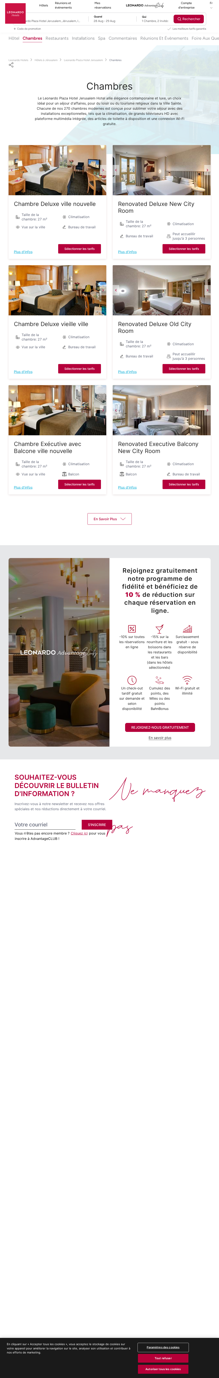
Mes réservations (103, 5)
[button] (58, 170)
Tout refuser (163, 1358)
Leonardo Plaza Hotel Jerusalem (83, 60)
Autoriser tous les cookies (163, 1369)
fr (211, 3)
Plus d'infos (23, 251)
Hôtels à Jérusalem (46, 60)
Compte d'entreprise (186, 5)
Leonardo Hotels (18, 60)
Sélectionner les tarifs (79, 249)
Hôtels (43, 5)
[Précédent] (12, 170)
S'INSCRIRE (97, 825)
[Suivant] (103, 170)
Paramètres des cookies (163, 1347)
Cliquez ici (79, 833)
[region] (109, 1358)
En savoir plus (160, 738)
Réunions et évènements (63, 5)
